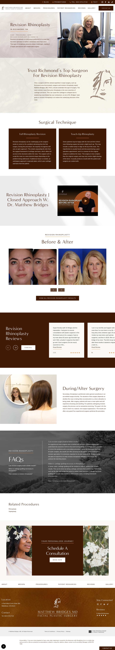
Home (12, 35)
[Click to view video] (85, 201)
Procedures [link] (49, 8)
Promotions (60, 2)
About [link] (28, 8)
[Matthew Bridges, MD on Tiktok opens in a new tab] (112, 2)
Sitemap (68, 631)
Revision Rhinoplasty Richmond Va (24, 37)
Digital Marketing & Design (99, 631)
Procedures (21, 35)
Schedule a (57, 551)
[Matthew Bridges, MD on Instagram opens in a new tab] (102, 2)
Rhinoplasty (12, 509)
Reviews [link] (82, 8)
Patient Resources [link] (66, 8)
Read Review (57, 347)
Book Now (57, 560)
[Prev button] (53, 290)
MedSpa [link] (37, 8)
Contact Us (106, 8)
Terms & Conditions (50, 631)
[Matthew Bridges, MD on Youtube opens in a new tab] (109, 2)
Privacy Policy (60, 631)
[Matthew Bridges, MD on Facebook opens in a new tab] (105, 2)
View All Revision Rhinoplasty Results (57, 298)
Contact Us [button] (107, 648)
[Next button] (61, 290)
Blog (46, 2)
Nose (29, 35)
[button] (3, 646)
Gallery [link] (91, 8)
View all (28, 347)
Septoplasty (12, 511)
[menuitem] (102, 2)
